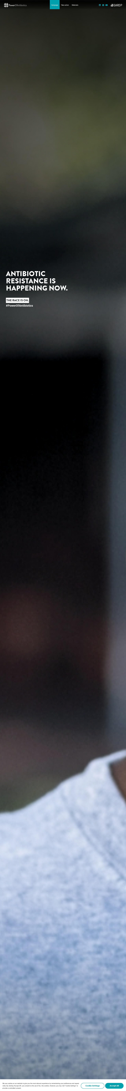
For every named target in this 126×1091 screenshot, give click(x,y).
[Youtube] (106, 5)
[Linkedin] (100, 5)
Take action (65, 5)
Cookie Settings (92, 1086)
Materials (75, 5)
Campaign (54, 5)
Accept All (114, 1086)
